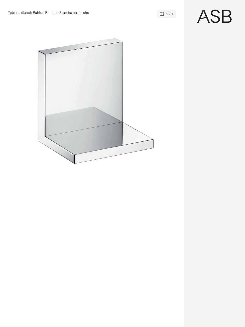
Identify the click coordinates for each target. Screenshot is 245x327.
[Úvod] (214, 16)
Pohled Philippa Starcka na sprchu (61, 12)
